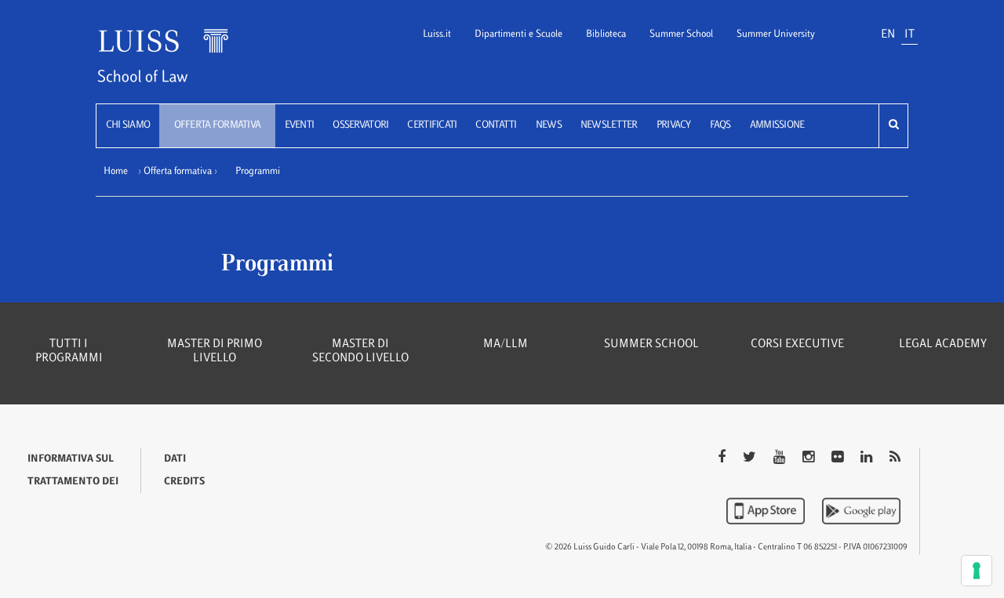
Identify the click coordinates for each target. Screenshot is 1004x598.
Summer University (776, 34)
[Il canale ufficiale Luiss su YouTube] (780, 458)
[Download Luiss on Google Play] (861, 511)
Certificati (432, 125)
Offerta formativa (217, 125)
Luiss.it (437, 34)
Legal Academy (943, 344)
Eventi (300, 125)
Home (116, 171)
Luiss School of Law (182, 65)
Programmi (257, 171)
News (549, 125)
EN (888, 35)
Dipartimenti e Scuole (518, 34)
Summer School (681, 34)
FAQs (720, 125)
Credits (184, 482)
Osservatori (360, 125)
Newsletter (609, 125)
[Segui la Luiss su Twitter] (751, 458)
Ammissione (777, 125)
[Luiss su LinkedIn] (867, 458)
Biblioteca (606, 34)
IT (909, 35)
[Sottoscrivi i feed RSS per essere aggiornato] (894, 458)
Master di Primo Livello (214, 351)
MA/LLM (505, 344)
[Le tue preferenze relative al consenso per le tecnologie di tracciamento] (976, 570)
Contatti (495, 125)
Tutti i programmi (69, 351)
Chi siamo (128, 125)
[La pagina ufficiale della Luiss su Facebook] (723, 458)
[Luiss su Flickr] (838, 458)
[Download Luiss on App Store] (767, 511)
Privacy (674, 125)
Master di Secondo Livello (360, 351)
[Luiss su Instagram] (809, 458)
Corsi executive (797, 344)
